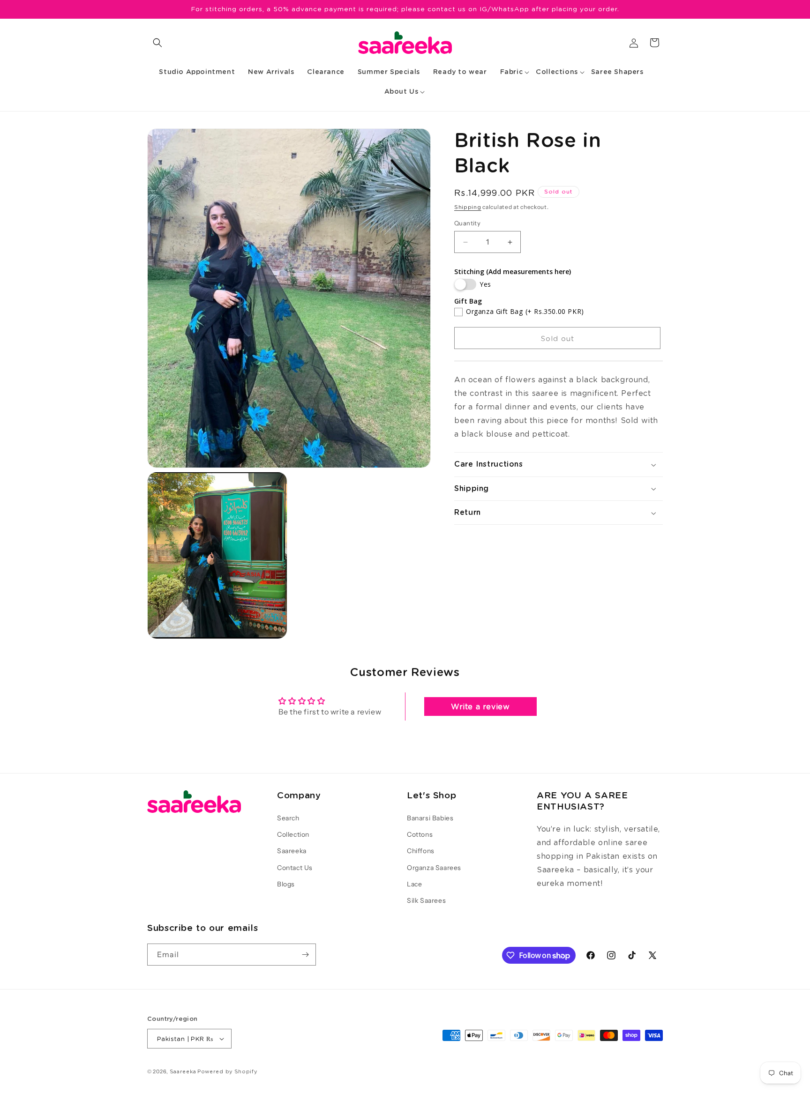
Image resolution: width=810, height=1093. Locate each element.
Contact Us (295, 867)
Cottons (420, 834)
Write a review (480, 706)
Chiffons (421, 851)
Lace (414, 884)
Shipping (467, 206)
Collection (293, 834)
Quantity (467, 223)
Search (288, 818)
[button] (157, 42)
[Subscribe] (305, 955)
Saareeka (292, 851)
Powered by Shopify (227, 1071)
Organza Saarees (434, 867)
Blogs (286, 884)
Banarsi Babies (430, 818)
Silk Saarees (426, 900)
